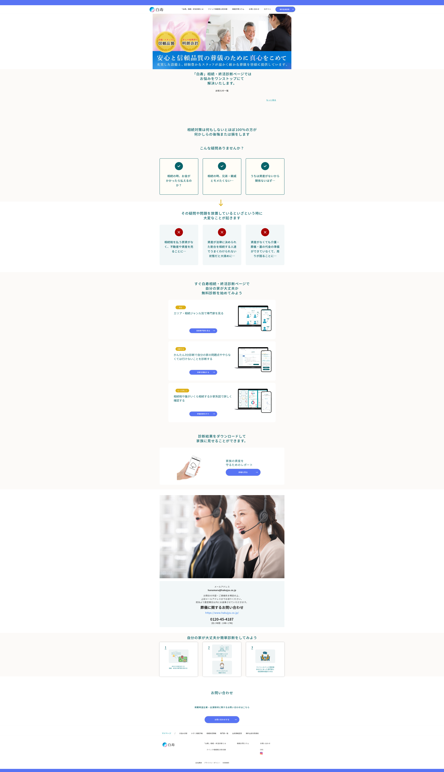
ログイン (267, 9)
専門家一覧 (224, 733)
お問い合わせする (222, 719)
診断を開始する (203, 372)
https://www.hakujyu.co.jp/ (222, 612)
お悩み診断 (183, 733)
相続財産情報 (211, 733)
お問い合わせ (254, 9)
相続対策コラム (238, 9)
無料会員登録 (284, 9)
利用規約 (226, 763)
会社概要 (198, 763)
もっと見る (271, 100)
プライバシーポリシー (212, 763)
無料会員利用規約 (252, 733)
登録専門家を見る (203, 330)
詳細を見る (243, 472)
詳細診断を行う (203, 414)
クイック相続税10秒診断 (218, 9)
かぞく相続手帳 (197, 733)
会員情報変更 (237, 733)
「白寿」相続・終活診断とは (192, 9)
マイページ (166, 733)
